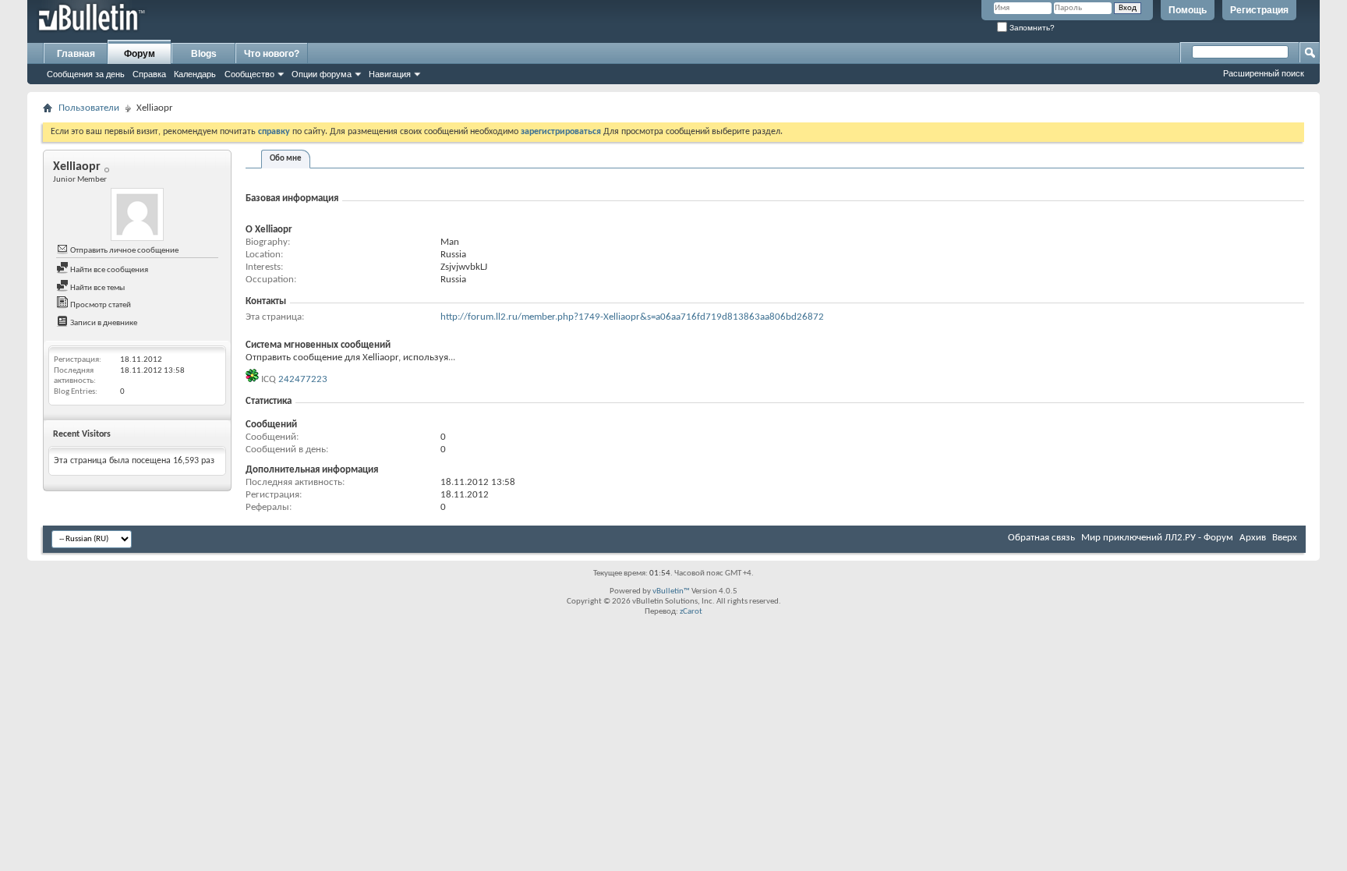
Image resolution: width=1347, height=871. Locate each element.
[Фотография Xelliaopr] (137, 214)
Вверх (1284, 538)
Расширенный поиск (1263, 73)
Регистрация (1259, 10)
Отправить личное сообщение (124, 250)
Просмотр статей (100, 305)
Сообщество (249, 74)
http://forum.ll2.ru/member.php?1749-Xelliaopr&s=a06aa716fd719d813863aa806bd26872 (632, 317)
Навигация (390, 74)
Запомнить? (1031, 27)
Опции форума (322, 74)
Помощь (1187, 10)
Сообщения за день (86, 74)
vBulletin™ (671, 591)
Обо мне (286, 158)
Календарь (195, 74)
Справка (149, 74)
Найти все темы (97, 288)
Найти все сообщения (108, 270)
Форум (139, 53)
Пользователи (88, 108)
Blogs (204, 53)
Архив (1252, 538)
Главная (76, 53)
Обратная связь (1041, 538)
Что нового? (271, 53)
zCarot (691, 611)
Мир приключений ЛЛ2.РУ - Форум (1157, 538)
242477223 (302, 379)
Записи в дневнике (103, 323)
